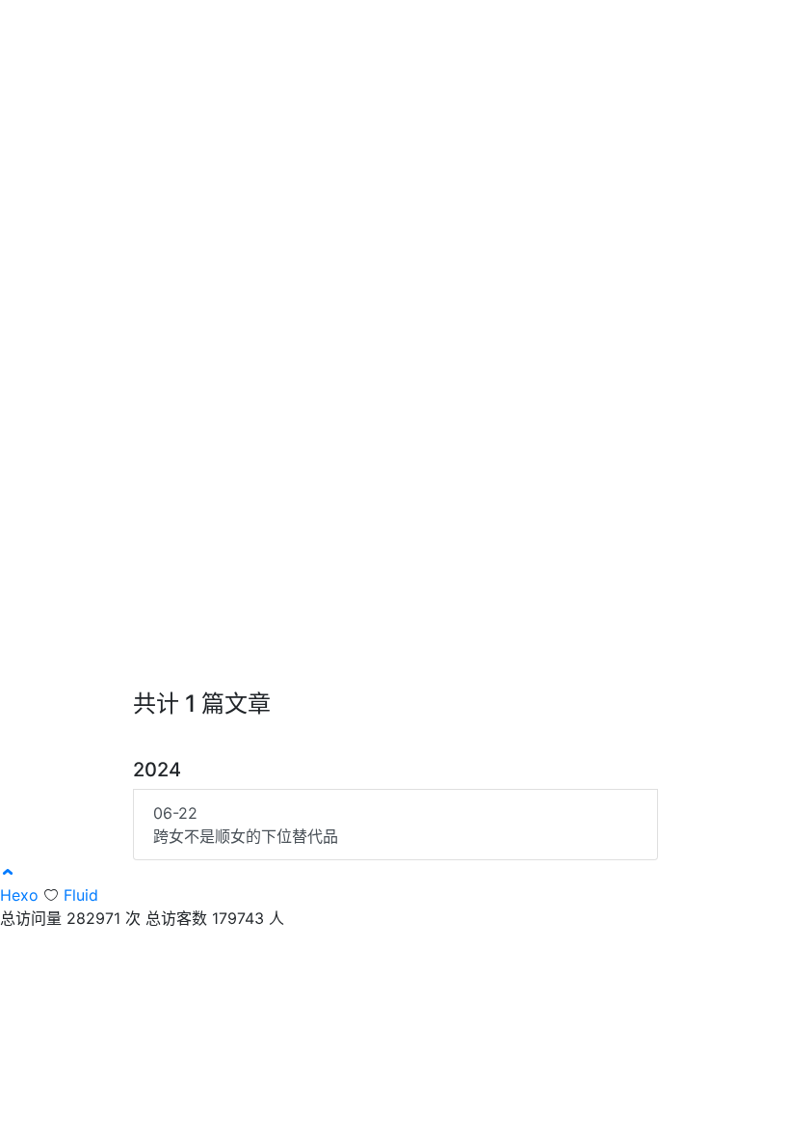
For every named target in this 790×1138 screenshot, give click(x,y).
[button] (7, 871)
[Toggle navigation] (729, 27)
